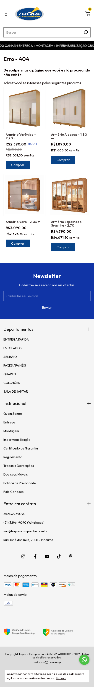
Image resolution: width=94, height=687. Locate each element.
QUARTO (9, 374)
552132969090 (14, 514)
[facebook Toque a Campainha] (35, 556)
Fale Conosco (13, 492)
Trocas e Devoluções (18, 466)
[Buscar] (85, 32)
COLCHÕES (11, 383)
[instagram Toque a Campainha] (23, 556)
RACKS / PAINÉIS (14, 365)
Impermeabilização (17, 440)
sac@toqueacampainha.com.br (25, 531)
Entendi (61, 678)
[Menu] (6, 13)
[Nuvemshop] (47, 662)
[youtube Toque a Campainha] (47, 556)
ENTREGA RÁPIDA (16, 339)
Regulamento (12, 457)
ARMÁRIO (10, 357)
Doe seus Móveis (15, 474)
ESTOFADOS (12, 348)
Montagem (11, 431)
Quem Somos (13, 414)
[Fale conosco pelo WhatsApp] (84, 660)
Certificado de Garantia (20, 448)
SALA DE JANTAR (15, 391)
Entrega (9, 422)
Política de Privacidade (19, 483)
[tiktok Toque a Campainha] (59, 556)
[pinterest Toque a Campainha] (70, 556)
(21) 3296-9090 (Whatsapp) (23, 523)
